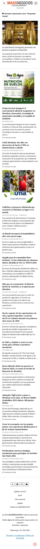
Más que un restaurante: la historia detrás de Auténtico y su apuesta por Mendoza (18, 286)
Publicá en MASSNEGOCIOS (20, 507)
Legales (20, 503)
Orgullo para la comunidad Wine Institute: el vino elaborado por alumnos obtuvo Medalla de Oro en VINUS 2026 (20, 260)
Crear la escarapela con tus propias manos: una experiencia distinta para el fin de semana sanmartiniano (19, 427)
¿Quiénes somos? (20, 491)
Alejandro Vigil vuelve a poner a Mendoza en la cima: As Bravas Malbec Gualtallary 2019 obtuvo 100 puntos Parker (19, 399)
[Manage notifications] (35, 544)
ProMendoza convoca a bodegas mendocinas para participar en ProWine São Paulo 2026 (19, 453)
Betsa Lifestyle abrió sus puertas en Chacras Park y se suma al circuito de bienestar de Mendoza (18, 368)
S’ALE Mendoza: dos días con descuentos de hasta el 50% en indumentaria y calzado (15, 145)
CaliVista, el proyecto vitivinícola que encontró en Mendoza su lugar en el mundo (18, 210)
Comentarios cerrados (10, 137)
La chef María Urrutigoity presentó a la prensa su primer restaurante (19, 48)
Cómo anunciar (20, 499)
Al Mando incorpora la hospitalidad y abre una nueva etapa (18, 234)
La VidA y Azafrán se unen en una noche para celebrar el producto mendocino (17, 345)
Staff (20, 495)
